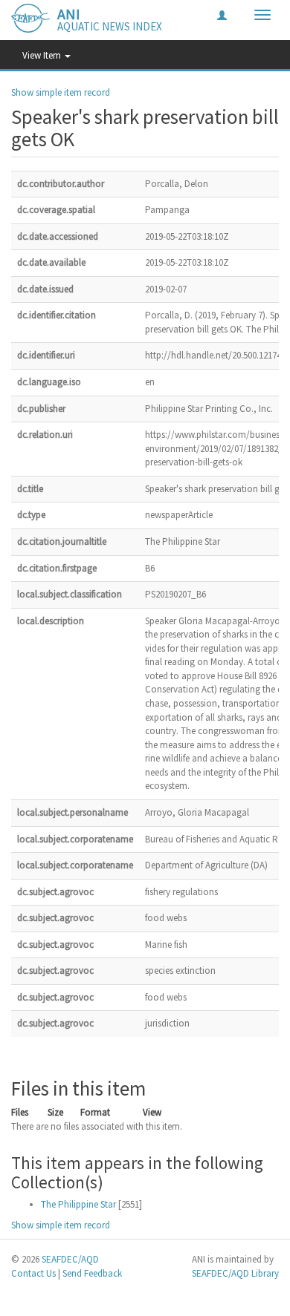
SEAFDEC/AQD (70, 1259)
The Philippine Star (78, 1204)
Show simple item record (60, 92)
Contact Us (33, 1273)
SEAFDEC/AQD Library (235, 1273)
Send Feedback (92, 1273)
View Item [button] (42, 55)
